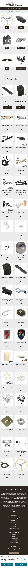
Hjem (10, 11)
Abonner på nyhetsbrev (14, 552)
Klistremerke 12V (7, 342)
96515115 (14, 526)
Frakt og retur (14, 540)
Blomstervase (7, 234)
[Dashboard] (21, 39)
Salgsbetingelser (14, 538)
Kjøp (7, 108)
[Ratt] (7, 19)
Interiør (17, 11)
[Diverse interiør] (21, 60)
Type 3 (13, 11)
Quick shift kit (7, 451)
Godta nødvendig (7, 564)
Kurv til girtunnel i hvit (21, 386)
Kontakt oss (14, 536)
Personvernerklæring (14, 542)
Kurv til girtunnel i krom (7, 407)
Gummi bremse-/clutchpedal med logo (21, 101)
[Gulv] (7, 39)
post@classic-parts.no (14, 528)
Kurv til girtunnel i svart (21, 407)
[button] (2, 95)
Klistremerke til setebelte (21, 342)
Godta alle (21, 564)
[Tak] (7, 60)
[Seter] (21, 19)
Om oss (14, 534)
